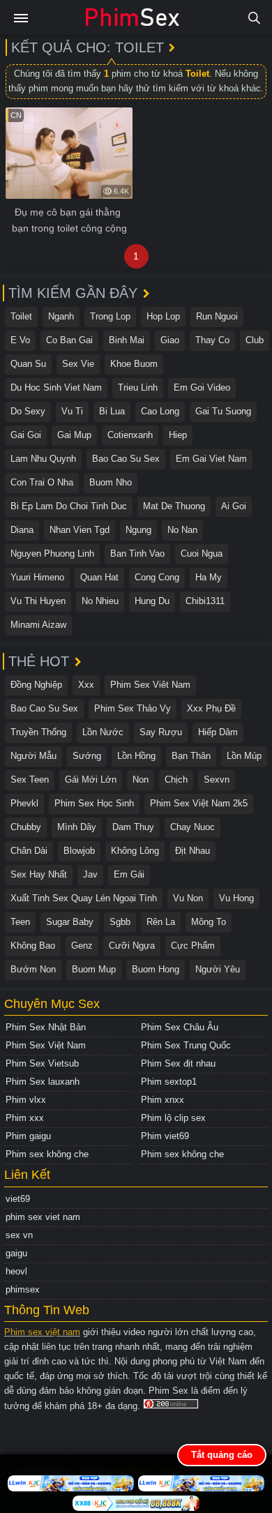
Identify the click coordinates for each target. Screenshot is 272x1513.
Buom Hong (155, 969)
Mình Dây (76, 827)
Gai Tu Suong (223, 411)
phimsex (23, 1289)
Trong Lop (110, 316)
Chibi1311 (205, 601)
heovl (16, 1271)
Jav (90, 874)
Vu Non (188, 898)
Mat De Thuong (174, 506)
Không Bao (32, 945)
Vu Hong (236, 898)
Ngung (138, 530)
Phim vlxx (26, 1099)
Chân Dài (28, 850)
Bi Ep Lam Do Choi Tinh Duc (68, 506)
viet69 (18, 1199)
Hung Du (152, 601)
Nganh (61, 316)
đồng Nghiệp (36, 684)
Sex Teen (29, 779)
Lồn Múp (244, 756)
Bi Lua (112, 411)
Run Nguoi (217, 316)
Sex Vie (78, 364)
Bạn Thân (191, 756)
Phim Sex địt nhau (178, 1063)
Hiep (178, 435)
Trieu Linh (138, 387)
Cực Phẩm (193, 945)
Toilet (21, 316)
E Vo (20, 340)
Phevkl (24, 803)
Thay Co (212, 340)
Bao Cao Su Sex (126, 458)
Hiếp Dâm (218, 732)
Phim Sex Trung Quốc (186, 1045)
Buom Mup (94, 969)
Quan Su (28, 364)
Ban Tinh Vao (137, 553)
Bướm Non (33, 969)
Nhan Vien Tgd (79, 530)
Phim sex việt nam (42, 1332)
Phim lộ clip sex (173, 1118)
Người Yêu (217, 969)
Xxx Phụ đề (211, 708)
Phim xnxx (162, 1099)
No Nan (182, 530)
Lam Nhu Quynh (43, 458)
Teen (20, 922)
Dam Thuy (133, 827)
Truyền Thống (38, 732)
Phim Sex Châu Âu (179, 1027)
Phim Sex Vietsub (42, 1063)
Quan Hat (99, 577)
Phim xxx (25, 1118)
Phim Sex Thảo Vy (132, 708)
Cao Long (160, 411)
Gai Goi (25, 435)
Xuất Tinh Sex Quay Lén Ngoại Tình (83, 898)
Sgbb (119, 922)
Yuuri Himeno (37, 577)
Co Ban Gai (69, 340)
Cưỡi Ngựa (132, 945)
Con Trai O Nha (41, 482)
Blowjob (79, 850)
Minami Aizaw (38, 624)
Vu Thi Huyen (38, 601)
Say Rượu (160, 732)
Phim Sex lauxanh (43, 1081)
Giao (169, 340)
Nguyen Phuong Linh (52, 553)
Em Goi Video (202, 387)
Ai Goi (233, 506)
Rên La (160, 922)
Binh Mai (126, 340)
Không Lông (135, 850)
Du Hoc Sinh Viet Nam (56, 387)
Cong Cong (157, 577)
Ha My (208, 577)
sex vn (19, 1235)
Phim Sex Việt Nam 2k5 (199, 803)
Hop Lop (163, 316)
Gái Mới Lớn (90, 779)
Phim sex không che (47, 1154)
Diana (21, 530)
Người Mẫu (33, 756)
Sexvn (216, 779)
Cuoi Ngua (201, 553)
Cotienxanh (130, 435)
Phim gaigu (28, 1136)
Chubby (25, 827)
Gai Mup (74, 435)
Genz (82, 945)
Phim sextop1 (169, 1081)
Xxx (86, 684)
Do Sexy (27, 411)
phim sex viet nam (43, 1217)
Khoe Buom (134, 364)
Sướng (87, 756)
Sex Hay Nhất (38, 874)
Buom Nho (110, 482)
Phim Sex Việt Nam (46, 1045)
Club (254, 340)
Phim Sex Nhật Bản (46, 1027)
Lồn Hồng (136, 756)
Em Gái (129, 874)
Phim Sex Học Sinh (94, 803)
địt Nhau (192, 850)
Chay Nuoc (192, 827)
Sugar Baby (69, 922)
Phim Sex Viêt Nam (150, 684)
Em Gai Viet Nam (211, 458)
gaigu (16, 1253)
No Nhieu (100, 601)
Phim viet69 (165, 1136)
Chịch (176, 779)
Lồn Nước (102, 732)
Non (141, 779)
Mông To (208, 922)
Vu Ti (72, 411)
